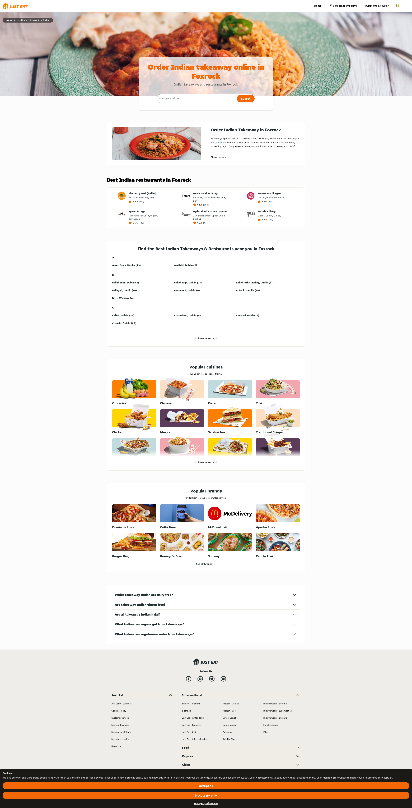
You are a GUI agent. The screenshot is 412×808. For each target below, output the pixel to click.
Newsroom (116, 746)
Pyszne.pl (227, 732)
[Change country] (397, 6)
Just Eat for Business (121, 703)
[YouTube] (223, 679)
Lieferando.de (230, 724)
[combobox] (196, 98)
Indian (219, 142)
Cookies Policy (118, 710)
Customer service (120, 717)
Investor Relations (191, 703)
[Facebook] (188, 679)
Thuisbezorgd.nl (271, 724)
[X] (212, 679)
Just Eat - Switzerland (193, 717)
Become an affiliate (121, 732)
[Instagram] (200, 679)
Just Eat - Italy (229, 710)
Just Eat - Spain (189, 732)
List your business (120, 724)
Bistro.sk (186, 710)
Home (317, 5)
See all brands (204, 564)
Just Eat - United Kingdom (195, 739)
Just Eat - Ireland (231, 703)
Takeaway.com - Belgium (275, 703)
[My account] (405, 6)
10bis (265, 732)
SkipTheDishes (230, 739)
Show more (217, 157)
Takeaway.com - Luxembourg (277, 710)
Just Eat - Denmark (191, 724)
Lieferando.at (229, 717)
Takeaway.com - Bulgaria (275, 717)
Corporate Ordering (345, 5)
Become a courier (378, 5)
